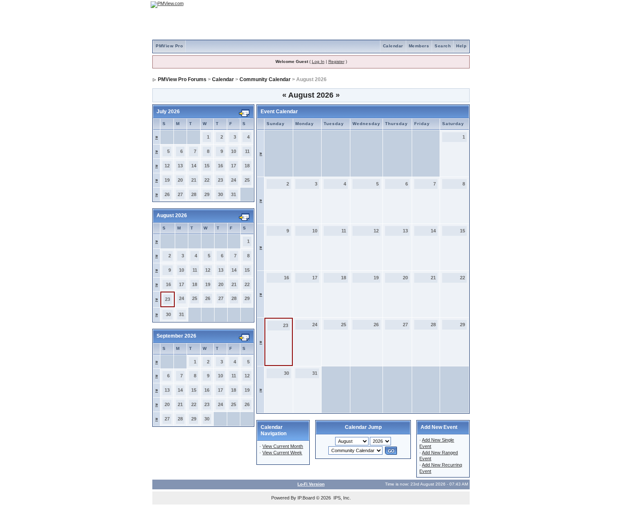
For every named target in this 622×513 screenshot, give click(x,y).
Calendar (393, 46)
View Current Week (282, 452)
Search (443, 46)
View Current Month (282, 446)
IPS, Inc (341, 497)
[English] (435, 4)
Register (336, 61)
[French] (459, 4)
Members (419, 46)
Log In (318, 61)
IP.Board (306, 497)
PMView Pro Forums (182, 79)
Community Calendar (265, 79)
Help (461, 46)
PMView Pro (169, 46)
